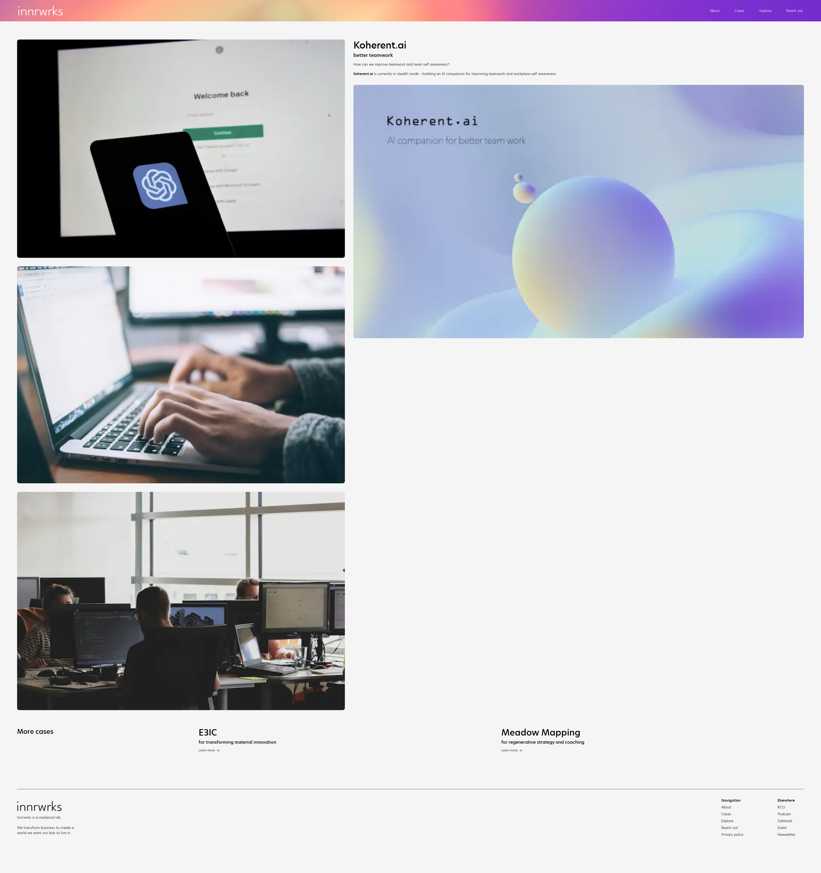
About (715, 10)
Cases (739, 10)
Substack (785, 820)
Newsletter (786, 834)
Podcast (784, 814)
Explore (765, 10)
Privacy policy (732, 834)
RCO (781, 807)
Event (782, 827)
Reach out (794, 10)
